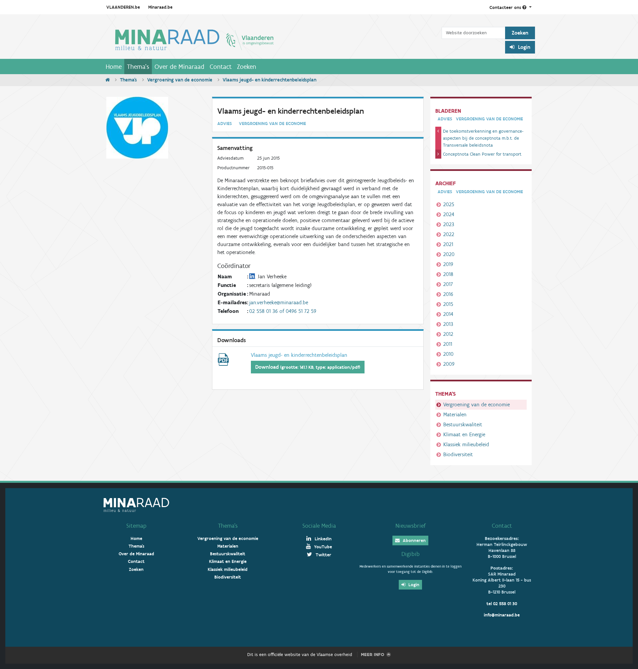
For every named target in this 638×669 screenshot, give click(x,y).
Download (307, 367)
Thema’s (228, 525)
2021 (448, 244)
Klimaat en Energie (464, 434)
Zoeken (246, 66)
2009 (449, 364)
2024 (448, 214)
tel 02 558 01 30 (501, 603)
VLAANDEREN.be (123, 7)
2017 (448, 284)
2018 (448, 274)
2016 (448, 294)
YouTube (322, 547)
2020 (449, 254)
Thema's (138, 66)
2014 (448, 314)
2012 (448, 334)
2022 (448, 234)
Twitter (322, 555)
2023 (448, 224)
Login (523, 47)
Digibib (410, 554)
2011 (447, 344)
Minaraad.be (160, 7)
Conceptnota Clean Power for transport (482, 154)
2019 (448, 264)
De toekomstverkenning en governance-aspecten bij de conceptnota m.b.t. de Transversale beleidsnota (483, 138)
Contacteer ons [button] (505, 7)
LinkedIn (322, 539)
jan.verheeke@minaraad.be (278, 302)
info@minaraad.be (502, 615)
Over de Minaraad (179, 66)
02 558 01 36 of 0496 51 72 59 (282, 311)
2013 (448, 324)
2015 (448, 304)
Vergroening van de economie (179, 80)
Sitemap (136, 525)
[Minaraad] (272, 39)
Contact (221, 66)
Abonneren (413, 540)
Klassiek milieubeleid (466, 444)
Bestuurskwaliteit (462, 424)
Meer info (372, 654)
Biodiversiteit (458, 454)
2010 (448, 354)
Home (114, 66)
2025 (448, 204)
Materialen (455, 414)
